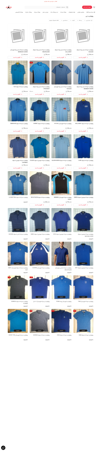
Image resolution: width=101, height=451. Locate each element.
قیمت (73, 20)
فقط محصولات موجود (54, 20)
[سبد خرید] (94, 7)
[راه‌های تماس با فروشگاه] (3, 448)
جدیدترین (88, 20)
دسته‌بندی (65, 20)
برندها (80, 20)
